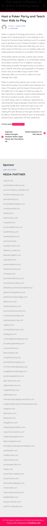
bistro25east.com (10, 353)
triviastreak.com (10, 488)
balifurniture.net (10, 301)
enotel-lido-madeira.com (13, 474)
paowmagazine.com (12, 264)
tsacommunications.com (13, 432)
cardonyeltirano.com (12, 306)
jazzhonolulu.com (10, 218)
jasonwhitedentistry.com (13, 278)
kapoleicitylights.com (12, 255)
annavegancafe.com (12, 464)
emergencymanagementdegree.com (19, 446)
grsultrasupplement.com (13, 376)
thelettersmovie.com (12, 269)
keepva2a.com (9, 418)
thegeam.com (9, 408)
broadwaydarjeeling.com (14, 343)
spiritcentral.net (10, 241)
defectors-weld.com (11, 250)
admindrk (14, 28)
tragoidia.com (9, 222)
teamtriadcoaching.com (13, 492)
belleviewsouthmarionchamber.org (17, 287)
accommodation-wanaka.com (16, 190)
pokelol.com (8, 213)
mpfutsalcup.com (10, 460)
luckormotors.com (11, 478)
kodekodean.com (10, 497)
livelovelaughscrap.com (13, 320)
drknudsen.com (9, 413)
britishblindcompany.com (14, 362)
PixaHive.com (34, 523)
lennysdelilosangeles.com (14, 204)
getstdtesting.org (10, 199)
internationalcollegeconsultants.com (18, 399)
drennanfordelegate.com (14, 483)
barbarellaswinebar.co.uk (13, 185)
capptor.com (8, 325)
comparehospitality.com (13, 315)
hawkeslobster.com (11, 236)
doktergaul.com (10, 395)
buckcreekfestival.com (12, 227)
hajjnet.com (8, 180)
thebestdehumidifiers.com (14, 427)
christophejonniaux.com (13, 329)
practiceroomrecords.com (14, 311)
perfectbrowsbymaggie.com (15, 297)
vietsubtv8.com (9, 260)
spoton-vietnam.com (12, 502)
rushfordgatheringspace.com (15, 339)
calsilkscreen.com (10, 455)
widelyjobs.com (9, 334)
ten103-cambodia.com (12, 506)
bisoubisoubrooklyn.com (13, 283)
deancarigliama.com (12, 441)
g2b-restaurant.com (12, 381)
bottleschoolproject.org (13, 194)
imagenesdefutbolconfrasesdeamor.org (20, 404)
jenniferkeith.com (10, 450)
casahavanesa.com (11, 208)
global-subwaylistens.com (14, 292)
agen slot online (9, 169)
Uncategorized (18, 124)
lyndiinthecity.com (11, 232)
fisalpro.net (8, 469)
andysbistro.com (10, 422)
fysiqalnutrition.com (11, 246)
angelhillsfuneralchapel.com (15, 371)
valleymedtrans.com (12, 385)
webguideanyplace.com (13, 436)
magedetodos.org (11, 390)
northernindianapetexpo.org (15, 367)
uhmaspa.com (9, 274)
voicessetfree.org (10, 348)
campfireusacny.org (12, 357)
